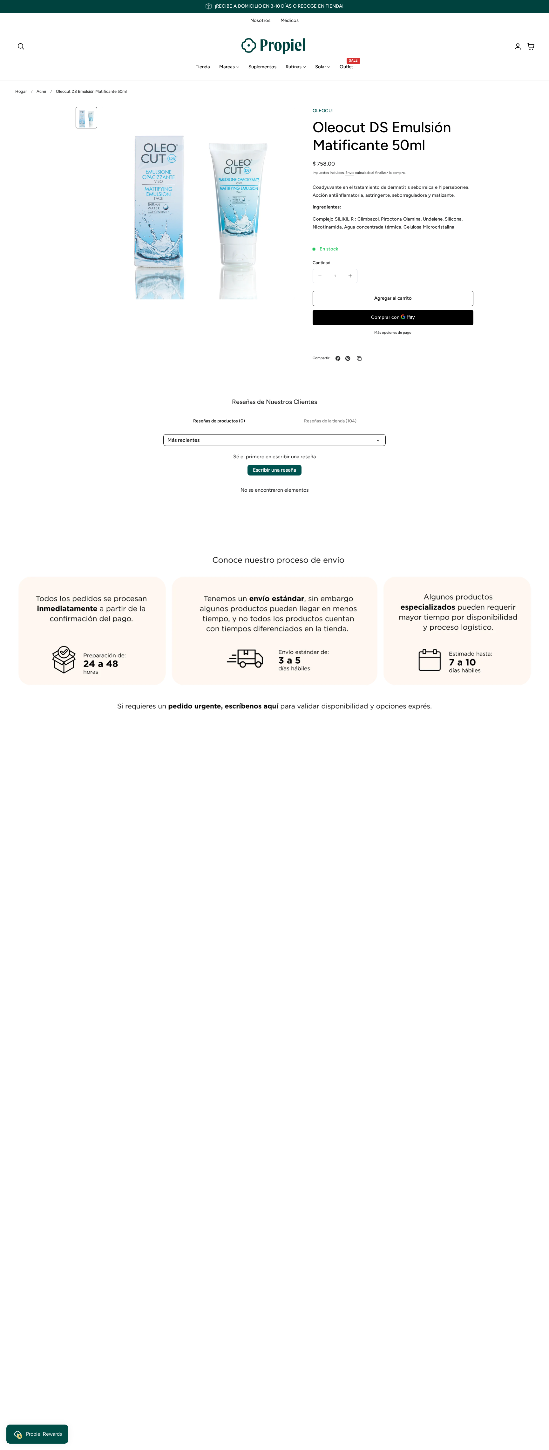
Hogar (21, 91)
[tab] (86, 117)
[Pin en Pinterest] (348, 358)
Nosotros (260, 20)
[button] (21, 46)
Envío (349, 172)
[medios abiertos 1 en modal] (283, 118)
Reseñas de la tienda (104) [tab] (330, 421)
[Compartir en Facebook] (338, 358)
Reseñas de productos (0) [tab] (219, 421)
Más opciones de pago (392, 332)
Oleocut (323, 110)
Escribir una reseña (274, 470)
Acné (41, 91)
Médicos (290, 20)
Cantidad (321, 262)
